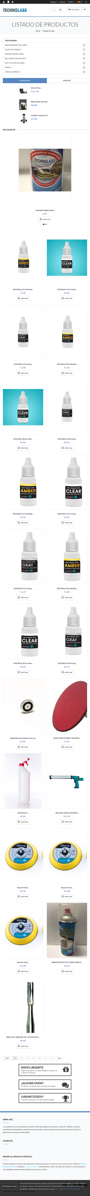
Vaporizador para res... (40, 101)
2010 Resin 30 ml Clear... (23, 439)
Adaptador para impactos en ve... (23, 738)
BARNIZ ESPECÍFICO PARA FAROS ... (67, 962)
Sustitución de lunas (14, 63)
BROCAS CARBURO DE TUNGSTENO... (23, 1037)
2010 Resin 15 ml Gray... (23, 364)
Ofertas (66, 81)
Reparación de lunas (14, 54)
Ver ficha (46, 219)
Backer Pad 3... (67, 887)
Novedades (25, 81)
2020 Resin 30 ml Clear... (23, 663)
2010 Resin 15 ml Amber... (23, 289)
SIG (59, 1058)
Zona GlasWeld (12, 72)
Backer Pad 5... (23, 962)
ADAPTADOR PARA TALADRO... (67, 738)
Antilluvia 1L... (23, 813)
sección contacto (31, 1167)
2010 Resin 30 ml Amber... (67, 364)
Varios (8, 67)
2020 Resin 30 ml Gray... (67, 663)
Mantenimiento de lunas (16, 45)
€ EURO (70, 2)
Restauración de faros (15, 58)
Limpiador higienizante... (45, 210)
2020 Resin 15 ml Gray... (23, 588)
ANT (7, 1058)
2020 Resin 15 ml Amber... (23, 514)
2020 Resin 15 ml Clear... (67, 514)
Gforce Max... (36, 88)
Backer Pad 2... (23, 887)
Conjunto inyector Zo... (40, 115)
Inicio (38, 31)
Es (81, 2)
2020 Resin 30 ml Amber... (67, 588)
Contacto (62, 2)
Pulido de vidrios (13, 49)
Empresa (53, 2)
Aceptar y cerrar (10, 1186)
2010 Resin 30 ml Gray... (67, 439)
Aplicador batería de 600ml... (67, 813)
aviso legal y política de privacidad (67, 1189)
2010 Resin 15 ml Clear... (67, 289)
